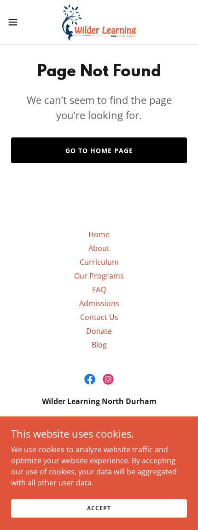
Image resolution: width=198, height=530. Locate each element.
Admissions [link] (99, 303)
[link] (99, 22)
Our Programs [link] (99, 276)
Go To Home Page (99, 150)
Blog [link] (99, 345)
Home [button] (99, 234)
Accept (99, 508)
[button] (18, 22)
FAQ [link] (99, 290)
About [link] (99, 248)
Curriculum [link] (99, 262)
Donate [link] (99, 331)
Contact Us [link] (99, 317)
